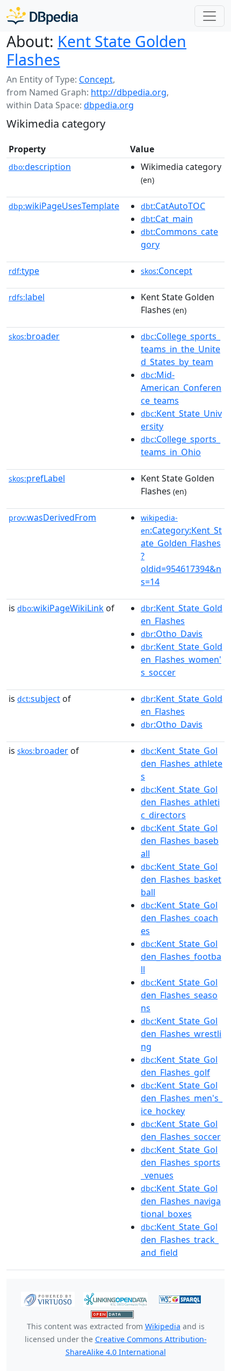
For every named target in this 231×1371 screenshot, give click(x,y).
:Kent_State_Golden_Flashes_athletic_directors (180, 802)
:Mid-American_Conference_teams (181, 387)
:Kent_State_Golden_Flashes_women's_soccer (181, 659)
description (40, 167)
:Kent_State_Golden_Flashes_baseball (180, 840)
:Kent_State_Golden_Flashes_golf (179, 1066)
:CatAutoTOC (173, 206)
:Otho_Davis (172, 634)
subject (38, 699)
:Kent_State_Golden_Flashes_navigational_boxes (181, 1201)
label (27, 297)
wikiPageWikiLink (60, 608)
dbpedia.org (109, 105)
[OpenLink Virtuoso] (48, 1299)
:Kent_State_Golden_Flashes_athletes (181, 763)
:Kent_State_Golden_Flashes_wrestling (181, 1034)
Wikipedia (163, 1326)
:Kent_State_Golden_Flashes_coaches (179, 918)
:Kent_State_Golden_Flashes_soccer (181, 1130)
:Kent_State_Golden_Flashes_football (181, 956)
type (24, 271)
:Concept (166, 271)
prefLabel (37, 478)
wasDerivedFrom (52, 517)
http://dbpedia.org (129, 92)
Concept (96, 79)
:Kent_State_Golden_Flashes (181, 614)
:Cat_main (167, 219)
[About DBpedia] (42, 15)
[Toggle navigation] (209, 16)
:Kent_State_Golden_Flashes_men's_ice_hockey (181, 1098)
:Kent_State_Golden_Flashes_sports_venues (180, 1162)
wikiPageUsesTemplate (64, 206)
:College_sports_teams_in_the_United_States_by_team (180, 349)
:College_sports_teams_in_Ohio (180, 445)
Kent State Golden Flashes (96, 50)
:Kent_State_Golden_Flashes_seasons (179, 995)
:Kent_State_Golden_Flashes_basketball (181, 879)
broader (34, 336)
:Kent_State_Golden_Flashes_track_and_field (180, 1239)
